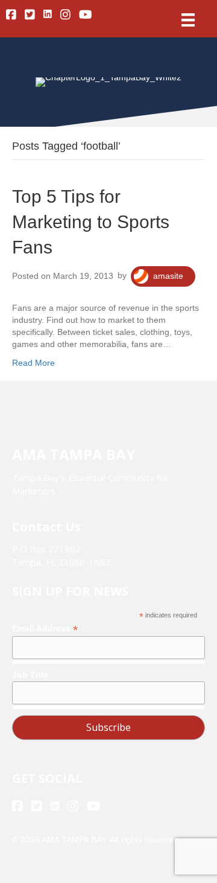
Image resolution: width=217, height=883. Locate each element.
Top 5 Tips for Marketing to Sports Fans (90, 221)
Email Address (45, 628)
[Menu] (188, 19)
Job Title (30, 675)
